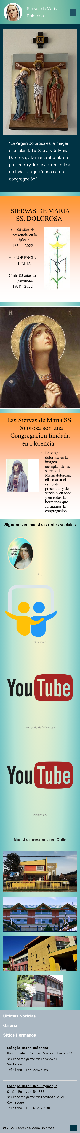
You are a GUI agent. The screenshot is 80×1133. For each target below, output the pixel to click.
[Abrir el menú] (73, 12)
